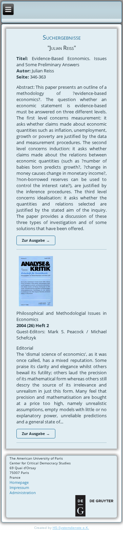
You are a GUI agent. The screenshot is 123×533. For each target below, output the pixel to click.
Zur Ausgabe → (36, 240)
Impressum (19, 487)
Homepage (19, 482)
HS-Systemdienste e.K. (71, 528)
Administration (23, 492)
